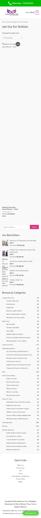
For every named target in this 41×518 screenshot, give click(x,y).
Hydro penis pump (12, 385)
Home (4, 22)
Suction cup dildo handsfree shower (18, 337)
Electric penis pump (12, 382)
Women (4, 426)
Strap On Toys (7, 399)
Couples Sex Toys (8, 298)
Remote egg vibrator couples (16, 314)
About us (20, 465)
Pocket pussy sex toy (13, 361)
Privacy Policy (20, 479)
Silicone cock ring (12, 392)
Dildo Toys (5, 321)
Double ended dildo (12, 327)
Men (3, 372)
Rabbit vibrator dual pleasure (16, 443)
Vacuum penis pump (13, 395)
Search (34, 227)
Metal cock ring (11, 388)
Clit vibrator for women (14, 436)
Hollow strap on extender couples (17, 408)
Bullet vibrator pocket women (16, 433)
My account (20, 468)
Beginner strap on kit (13, 405)
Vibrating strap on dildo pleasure (17, 419)
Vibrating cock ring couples (15, 317)
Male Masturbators (8, 348)
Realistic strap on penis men (15, 412)
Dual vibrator (10, 304)
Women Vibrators (8, 430)
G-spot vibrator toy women (15, 439)
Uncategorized (7, 422)
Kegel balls (10, 307)
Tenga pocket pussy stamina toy (17, 368)
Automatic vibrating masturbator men (19, 355)
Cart (20, 471)
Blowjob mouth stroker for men (16, 358)
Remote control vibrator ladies (16, 446)
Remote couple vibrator (14, 311)
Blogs (20, 482)
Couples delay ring (12, 301)
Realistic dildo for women (14, 334)
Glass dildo (10, 331)
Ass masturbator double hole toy (17, 351)
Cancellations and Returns (20, 476)
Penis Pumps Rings (8, 375)
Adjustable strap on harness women (18, 402)
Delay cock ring (11, 378)
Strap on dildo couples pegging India (18, 415)
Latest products (7, 345)
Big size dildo (10, 324)
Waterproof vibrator (13, 449)
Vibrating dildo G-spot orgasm (16, 341)
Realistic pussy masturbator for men (18, 365)
